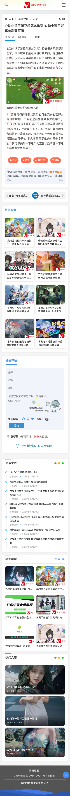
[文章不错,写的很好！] (24, 419)
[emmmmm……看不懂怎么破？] (28, 419)
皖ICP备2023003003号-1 (34, 783)
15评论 (36, 37)
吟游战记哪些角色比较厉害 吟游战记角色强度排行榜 (19, 278)
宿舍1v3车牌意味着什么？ (20, 195)
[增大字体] (63, 19)
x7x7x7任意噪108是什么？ (24, 472)
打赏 (27, 160)
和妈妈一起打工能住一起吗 (22, 718)
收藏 (14, 160)
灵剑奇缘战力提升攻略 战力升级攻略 (28, 481)
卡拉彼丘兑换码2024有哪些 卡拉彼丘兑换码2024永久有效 (19, 311)
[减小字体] (56, 19)
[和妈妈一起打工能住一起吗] (35, 711)
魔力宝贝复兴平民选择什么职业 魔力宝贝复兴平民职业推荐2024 (19, 244)
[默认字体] (60, 19)
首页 (11, 19)
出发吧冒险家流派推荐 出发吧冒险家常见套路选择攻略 (50, 345)
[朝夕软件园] (35, 5)
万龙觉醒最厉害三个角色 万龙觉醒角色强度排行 (50, 278)
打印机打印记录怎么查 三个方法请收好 (25, 617)
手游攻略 (23, 19)
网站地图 (34, 770)
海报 (57, 160)
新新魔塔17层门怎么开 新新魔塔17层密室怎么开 (35, 529)
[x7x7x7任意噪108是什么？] (35, 679)
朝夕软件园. (49, 775)
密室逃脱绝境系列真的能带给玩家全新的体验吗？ (53, 195)
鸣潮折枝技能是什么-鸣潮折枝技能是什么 (27, 588)
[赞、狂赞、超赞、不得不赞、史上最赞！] (33, 419)
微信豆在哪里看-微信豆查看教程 (22, 646)
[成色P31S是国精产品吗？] (35, 742)
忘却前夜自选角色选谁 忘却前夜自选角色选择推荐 (19, 345)
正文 (35, 19)
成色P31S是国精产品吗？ (21, 749)
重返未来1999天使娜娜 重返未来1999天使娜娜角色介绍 (49, 311)
